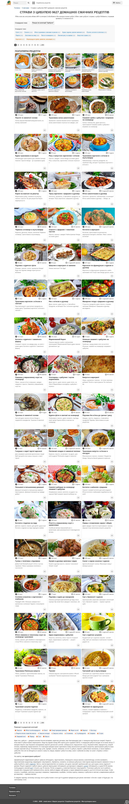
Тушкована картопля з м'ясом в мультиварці (96, 157)
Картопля (20, 39)
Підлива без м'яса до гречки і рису (97, 415)
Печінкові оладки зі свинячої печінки (64, 451)
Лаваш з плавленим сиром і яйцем (97, 523)
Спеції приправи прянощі (59, 730)
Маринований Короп (57, 339)
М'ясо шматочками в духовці (95, 194)
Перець (32, 736)
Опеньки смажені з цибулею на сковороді (96, 340)
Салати (28, 32)
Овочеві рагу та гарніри (66, 35)
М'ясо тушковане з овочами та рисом (47, 32)
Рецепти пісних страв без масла (26, 733)
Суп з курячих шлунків (92, 635)
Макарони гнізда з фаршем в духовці (98, 301)
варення (33, 764)
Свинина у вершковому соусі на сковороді (28, 378)
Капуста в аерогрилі (91, 377)
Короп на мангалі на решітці (27, 194)
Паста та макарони (48, 35)
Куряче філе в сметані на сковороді (64, 415)
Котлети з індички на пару (26, 523)
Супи (19, 32)
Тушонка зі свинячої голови (26, 415)
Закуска (19, 730)
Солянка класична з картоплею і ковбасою (29, 598)
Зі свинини (69, 733)
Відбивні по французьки (93, 707)
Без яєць (93, 730)
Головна (12, 787)
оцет (31, 768)
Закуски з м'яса (58, 733)
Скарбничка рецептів (43, 3)
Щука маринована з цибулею (61, 635)
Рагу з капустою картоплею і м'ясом (64, 156)
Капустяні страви (84, 35)
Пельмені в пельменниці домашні (29, 487)
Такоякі (52, 671)
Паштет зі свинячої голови (26, 118)
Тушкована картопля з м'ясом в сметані (28, 302)
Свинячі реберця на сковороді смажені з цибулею (61, 488)
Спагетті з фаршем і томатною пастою (61, 231)
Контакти (12, 795)
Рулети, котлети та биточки (96, 32)
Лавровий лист (21, 736)
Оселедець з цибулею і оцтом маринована (61, 378)
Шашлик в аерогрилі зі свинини (62, 265)
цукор (86, 766)
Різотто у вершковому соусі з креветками (61, 524)
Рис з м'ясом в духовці (58, 301)
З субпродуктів (81, 733)
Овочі (45, 730)
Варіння (85, 730)
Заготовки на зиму (32, 35)
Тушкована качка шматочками (61, 118)
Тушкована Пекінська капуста (27, 671)
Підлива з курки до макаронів (61, 597)
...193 (42, 45)
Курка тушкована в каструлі (26, 156)
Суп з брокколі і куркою (93, 597)
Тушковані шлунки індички (26, 707)
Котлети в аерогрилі (91, 230)
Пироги (19, 35)
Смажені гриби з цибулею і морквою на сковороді (98, 119)
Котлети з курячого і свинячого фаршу (28, 340)
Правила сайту (14, 791)
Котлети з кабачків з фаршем (95, 487)
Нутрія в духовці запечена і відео (63, 561)
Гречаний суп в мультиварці (94, 671)
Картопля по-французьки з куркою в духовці (98, 266)
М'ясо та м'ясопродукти (33, 730)
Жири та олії (74, 730)
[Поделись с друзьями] (127, 802)
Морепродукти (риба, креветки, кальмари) (41, 39)
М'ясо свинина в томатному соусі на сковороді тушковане (30, 636)
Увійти (118, 3)
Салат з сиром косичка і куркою (96, 561)
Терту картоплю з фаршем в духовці (64, 194)
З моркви (92, 733)
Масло (47, 736)
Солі (39, 736)
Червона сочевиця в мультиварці (29, 230)
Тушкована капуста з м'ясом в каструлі (95, 452)
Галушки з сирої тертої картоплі (28, 451)
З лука (101, 733)
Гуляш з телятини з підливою (27, 561)
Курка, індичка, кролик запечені (73, 32)
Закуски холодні (44, 733)
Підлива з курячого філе (25, 265)
